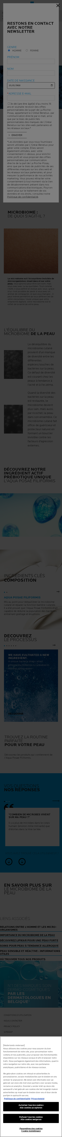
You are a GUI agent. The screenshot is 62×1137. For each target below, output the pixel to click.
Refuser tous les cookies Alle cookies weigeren (31, 1118)
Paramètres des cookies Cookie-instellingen (31, 1130)
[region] (31, 1086)
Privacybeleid (37, 1098)
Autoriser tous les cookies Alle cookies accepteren (31, 1106)
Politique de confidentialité (17, 1098)
